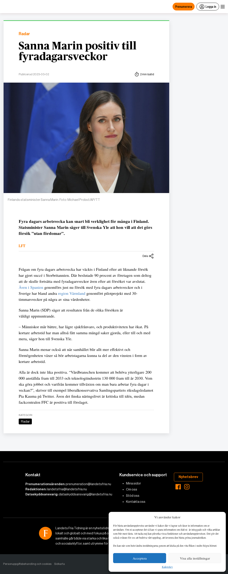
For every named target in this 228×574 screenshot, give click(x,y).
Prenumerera (183, 6)
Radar (24, 34)
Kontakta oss (135, 501)
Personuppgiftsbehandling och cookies (27, 564)
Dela (145, 256)
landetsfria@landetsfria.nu (67, 489)
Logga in (211, 6)
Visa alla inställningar (195, 558)
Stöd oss (132, 495)
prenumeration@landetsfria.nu (88, 484)
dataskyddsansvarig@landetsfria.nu (85, 494)
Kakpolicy (167, 566)
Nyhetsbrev (188, 477)
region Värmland (71, 293)
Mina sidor (133, 483)
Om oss (131, 489)
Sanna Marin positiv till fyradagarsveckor (77, 51)
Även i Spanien (31, 287)
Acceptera (140, 558)
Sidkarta (59, 564)
